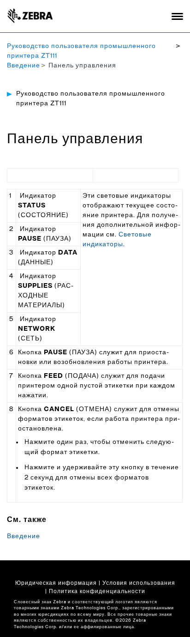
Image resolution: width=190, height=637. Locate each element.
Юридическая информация (56, 583)
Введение (23, 65)
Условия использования (138, 583)
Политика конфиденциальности (97, 591)
